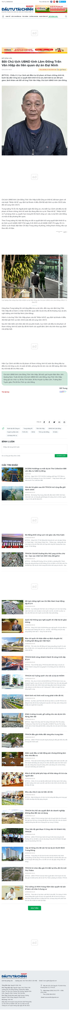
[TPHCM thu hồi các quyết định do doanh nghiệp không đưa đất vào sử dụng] (12, 816)
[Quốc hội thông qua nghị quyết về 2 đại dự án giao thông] (12, 626)
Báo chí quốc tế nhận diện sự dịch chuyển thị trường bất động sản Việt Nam (43, 639)
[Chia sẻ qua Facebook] (49, 422)
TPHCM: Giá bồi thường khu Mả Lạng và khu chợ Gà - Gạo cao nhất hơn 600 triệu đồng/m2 (45, 555)
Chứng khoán (33, 16)
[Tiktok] (57, 2)
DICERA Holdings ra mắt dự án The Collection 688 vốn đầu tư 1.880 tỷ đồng (45, 470)
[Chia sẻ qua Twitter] (54, 422)
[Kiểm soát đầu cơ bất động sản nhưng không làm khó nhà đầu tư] (12, 759)
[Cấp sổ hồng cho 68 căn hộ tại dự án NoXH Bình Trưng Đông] (12, 854)
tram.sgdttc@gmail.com (50, 980)
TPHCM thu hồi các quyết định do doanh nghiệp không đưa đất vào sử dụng (45, 812)
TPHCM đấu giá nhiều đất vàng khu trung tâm (44, 734)
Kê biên (55, 432)
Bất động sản (53, 16)
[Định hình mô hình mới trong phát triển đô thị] (12, 701)
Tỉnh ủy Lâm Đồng (44, 432)
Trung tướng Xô (28, 428)
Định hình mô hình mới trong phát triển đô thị (44, 696)
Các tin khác (10, 465)
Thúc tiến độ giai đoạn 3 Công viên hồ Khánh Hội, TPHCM (45, 830)
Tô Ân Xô (24, 432)
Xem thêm (34, 908)
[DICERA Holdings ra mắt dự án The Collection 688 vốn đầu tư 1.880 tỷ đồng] (12, 474)
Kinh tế (8, 16)
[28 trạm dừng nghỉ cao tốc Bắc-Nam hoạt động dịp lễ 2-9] (12, 607)
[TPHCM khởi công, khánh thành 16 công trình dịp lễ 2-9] (12, 663)
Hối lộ (33, 432)
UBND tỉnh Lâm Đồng (55, 428)
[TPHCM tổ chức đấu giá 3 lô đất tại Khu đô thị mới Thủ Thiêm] (12, 874)
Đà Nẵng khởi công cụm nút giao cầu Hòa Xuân (44, 535)
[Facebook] (51, 2)
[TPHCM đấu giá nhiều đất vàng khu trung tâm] (12, 740)
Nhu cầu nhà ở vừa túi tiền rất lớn (39, 792)
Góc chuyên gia (16, 16)
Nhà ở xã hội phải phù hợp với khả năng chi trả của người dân (46, 774)
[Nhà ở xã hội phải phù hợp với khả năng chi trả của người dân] (12, 779)
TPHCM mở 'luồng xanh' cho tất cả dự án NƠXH (44, 676)
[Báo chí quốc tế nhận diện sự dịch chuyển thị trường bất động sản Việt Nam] (12, 644)
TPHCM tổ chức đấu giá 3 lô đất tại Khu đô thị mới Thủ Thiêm (45, 869)
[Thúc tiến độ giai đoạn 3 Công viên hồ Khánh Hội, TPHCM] (12, 835)
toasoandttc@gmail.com (52, 997)
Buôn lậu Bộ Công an (13, 428)
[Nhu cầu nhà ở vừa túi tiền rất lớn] (12, 798)
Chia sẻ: (39, 422)
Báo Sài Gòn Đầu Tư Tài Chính (17, 8)
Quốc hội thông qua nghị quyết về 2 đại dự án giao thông (46, 621)
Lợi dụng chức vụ (12, 435)
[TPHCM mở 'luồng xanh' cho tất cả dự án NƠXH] (12, 682)
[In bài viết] (64, 422)
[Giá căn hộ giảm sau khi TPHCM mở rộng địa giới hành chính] (12, 493)
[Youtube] (54, 2)
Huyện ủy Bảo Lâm (12, 432)
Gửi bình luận (61, 455)
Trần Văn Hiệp (40, 428)
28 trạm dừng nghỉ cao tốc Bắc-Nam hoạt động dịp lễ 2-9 (44, 602)
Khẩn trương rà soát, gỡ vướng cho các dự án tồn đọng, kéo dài (45, 715)
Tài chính (25, 16)
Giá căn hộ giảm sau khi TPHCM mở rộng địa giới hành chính (45, 488)
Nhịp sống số (43, 16)
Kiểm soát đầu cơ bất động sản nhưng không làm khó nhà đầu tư (45, 754)
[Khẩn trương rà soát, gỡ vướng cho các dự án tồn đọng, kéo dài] (12, 720)
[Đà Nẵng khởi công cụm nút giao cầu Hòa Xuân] (12, 541)
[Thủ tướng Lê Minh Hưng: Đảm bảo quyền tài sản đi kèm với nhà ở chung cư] (12, 893)
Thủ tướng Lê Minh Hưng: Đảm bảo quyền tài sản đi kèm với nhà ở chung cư (45, 888)
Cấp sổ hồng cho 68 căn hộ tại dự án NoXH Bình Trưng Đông (45, 849)
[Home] (3, 16)
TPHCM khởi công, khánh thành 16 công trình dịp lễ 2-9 (45, 658)
